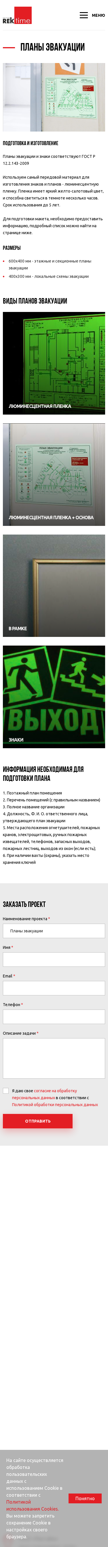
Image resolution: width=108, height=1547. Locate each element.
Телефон (11, 1004)
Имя (6, 947)
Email (7, 976)
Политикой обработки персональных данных (55, 1104)
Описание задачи (19, 1033)
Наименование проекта (25, 918)
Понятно (85, 1498)
